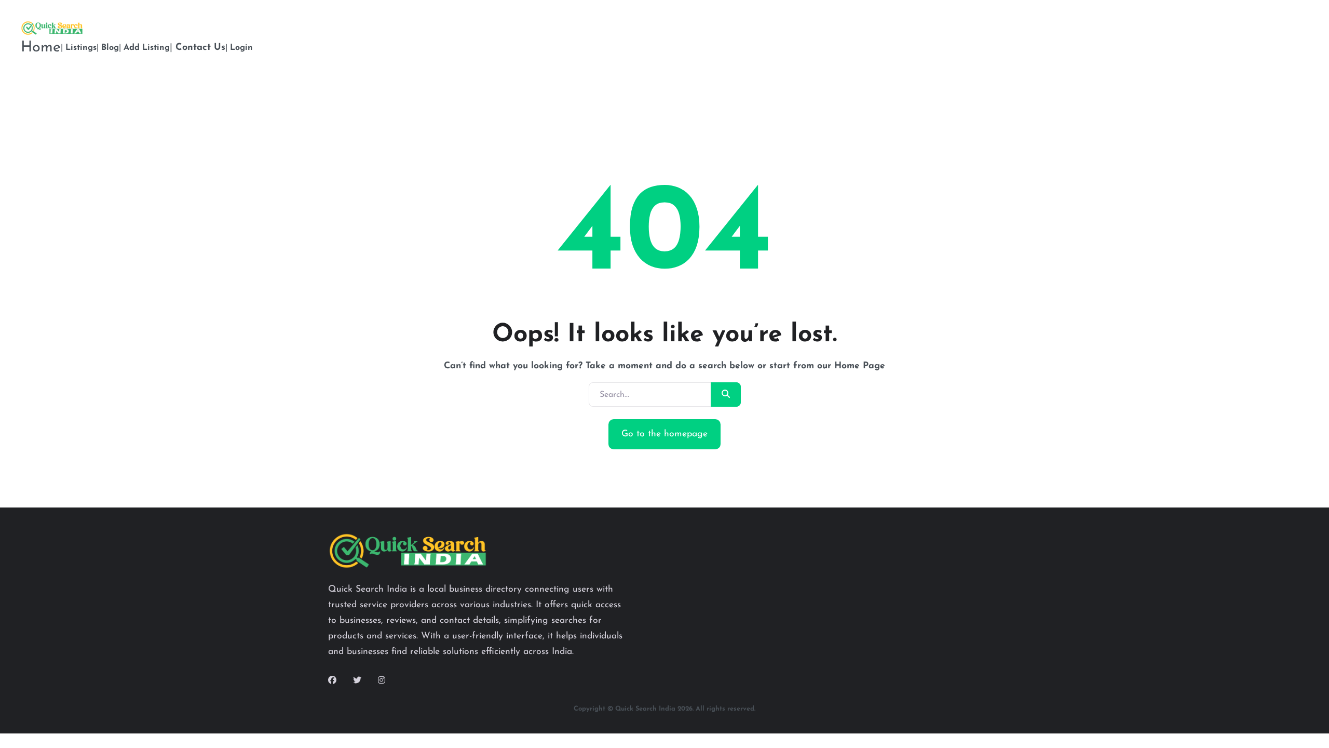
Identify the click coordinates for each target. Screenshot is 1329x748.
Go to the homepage (664, 434)
